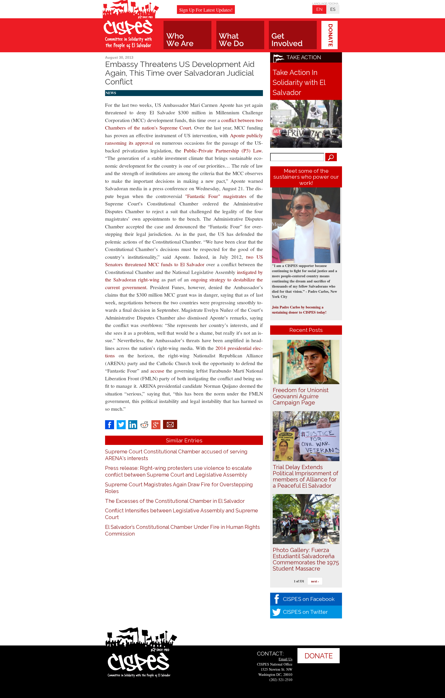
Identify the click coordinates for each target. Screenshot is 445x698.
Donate (330, 35)
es (333, 9)
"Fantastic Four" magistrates (217, 196)
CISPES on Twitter (305, 612)
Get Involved (293, 35)
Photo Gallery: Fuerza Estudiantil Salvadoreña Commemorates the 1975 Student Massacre (306, 559)
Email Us (285, 659)
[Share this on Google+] (155, 423)
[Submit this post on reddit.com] (144, 423)
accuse (158, 370)
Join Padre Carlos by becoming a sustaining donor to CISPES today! (299, 309)
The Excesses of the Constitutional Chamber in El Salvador (175, 501)
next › (315, 581)
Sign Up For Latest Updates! (206, 10)
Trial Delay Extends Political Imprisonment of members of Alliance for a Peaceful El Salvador (305, 476)
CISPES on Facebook (309, 599)
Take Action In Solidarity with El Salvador (298, 82)
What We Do (240, 35)
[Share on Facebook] (109, 423)
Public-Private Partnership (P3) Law (223, 150)
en (319, 9)
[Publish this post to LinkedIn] (132, 423)
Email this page (170, 424)
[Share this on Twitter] (121, 423)
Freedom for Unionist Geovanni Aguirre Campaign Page (301, 396)
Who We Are (187, 35)
